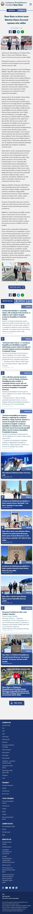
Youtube (6, 888)
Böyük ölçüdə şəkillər (15, 287)
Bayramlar (4, 742)
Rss (16, 888)
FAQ (3, 894)
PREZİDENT (5, 783)
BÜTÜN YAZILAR (8, 301)
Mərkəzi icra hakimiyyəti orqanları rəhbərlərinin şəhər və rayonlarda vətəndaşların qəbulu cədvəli (8, 878)
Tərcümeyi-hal (5, 791)
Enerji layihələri (6, 758)
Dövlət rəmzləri (6, 739)
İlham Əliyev (18, 5)
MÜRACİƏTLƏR (6, 839)
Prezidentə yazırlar (6, 847)
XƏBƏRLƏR (11, 10)
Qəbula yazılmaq (6, 865)
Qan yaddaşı (5, 755)
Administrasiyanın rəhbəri (8, 826)
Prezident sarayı (6, 832)
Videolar (4, 814)
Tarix (3, 728)
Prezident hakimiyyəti (7, 785)
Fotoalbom (5, 775)
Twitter (13, 888)
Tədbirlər (21, 10)
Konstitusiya (5, 736)
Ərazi (3, 731)
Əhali (3, 734)
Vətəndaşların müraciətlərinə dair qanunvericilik (6, 851)
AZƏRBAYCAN (6, 722)
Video (3, 778)
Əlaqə (3, 835)
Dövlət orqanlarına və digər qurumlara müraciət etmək (8, 870)
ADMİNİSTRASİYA (7, 824)
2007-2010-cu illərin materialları (10, 898)
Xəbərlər (4, 809)
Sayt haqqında (6, 896)
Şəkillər (4, 811)
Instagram (3, 888)
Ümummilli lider (6, 725)
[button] (3, 271)
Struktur (4, 829)
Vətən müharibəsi (6, 750)
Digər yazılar (18, 703)
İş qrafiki (4, 788)
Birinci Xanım (5, 794)
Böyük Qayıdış (5, 752)
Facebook (10, 888)
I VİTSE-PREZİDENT (8, 798)
